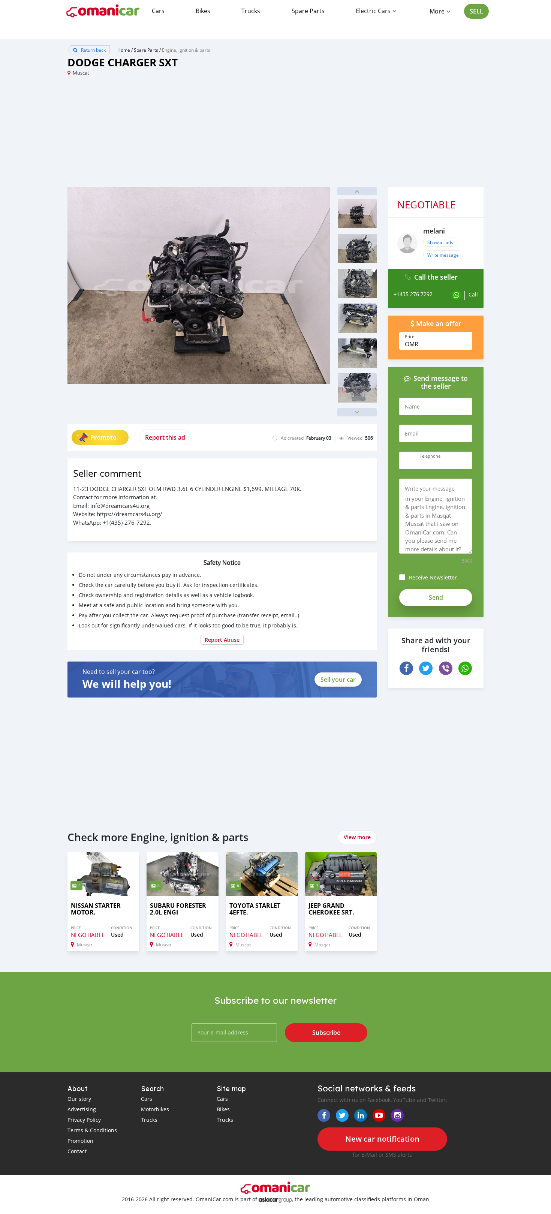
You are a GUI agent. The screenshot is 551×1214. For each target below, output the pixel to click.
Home (123, 50)
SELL (476, 11)
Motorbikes (155, 1109)
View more (357, 837)
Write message (443, 255)
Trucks (250, 11)
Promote (103, 437)
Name (412, 406)
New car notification (382, 1139)
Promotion (80, 1140)
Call (473, 294)
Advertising (81, 1109)
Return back (93, 50)
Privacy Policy (84, 1119)
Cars (158, 11)
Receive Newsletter (433, 577)
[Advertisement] (171, 134)
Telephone (430, 456)
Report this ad (165, 437)
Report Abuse (222, 639)
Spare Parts (308, 11)
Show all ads (440, 242)
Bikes (203, 11)
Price (409, 336)
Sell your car (338, 679)
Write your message (430, 488)
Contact (77, 1151)
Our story (79, 1098)
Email (412, 433)
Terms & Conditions (92, 1130)
